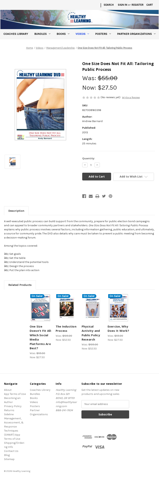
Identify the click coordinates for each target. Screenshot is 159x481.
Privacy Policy (13, 406)
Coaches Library (15, 34)
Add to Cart (40, 312)
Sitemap (9, 459)
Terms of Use (12, 438)
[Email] (91, 196)
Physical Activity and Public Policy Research (91, 332)
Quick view (40, 303)
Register (137, 4)
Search (109, 4)
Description (16, 210)
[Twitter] (104, 196)
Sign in (122, 4)
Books (61, 34)
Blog (7, 455)
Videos (81, 34)
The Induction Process (66, 328)
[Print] (97, 196)
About (8, 390)
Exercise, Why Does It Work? (118, 328)
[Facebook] (84, 196)
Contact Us (11, 451)
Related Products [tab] (20, 285)
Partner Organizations (134, 34)
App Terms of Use (15, 394)
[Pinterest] (110, 196)
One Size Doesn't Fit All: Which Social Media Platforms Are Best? (41, 337)
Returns (9, 410)
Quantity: (88, 158)
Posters (101, 34)
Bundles (40, 34)
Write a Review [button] (131, 97)
